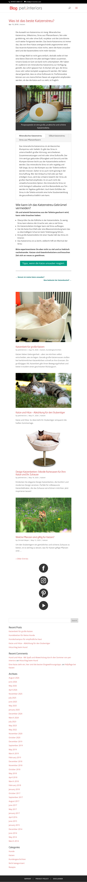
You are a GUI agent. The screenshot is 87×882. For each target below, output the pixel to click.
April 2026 (13, 690)
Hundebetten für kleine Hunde (22, 635)
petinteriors (22, 350)
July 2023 (12, 721)
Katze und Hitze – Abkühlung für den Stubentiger (40, 412)
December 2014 (15, 829)
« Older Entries (22, 558)
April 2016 (13, 817)
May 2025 (13, 705)
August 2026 (14, 678)
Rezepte (12, 867)
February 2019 (15, 757)
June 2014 (13, 833)
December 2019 (15, 741)
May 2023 (13, 725)
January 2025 (14, 709)
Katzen (22, 24)
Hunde (11, 851)
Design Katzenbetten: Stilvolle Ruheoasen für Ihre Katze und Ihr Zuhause (41, 473)
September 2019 (16, 745)
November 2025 (15, 694)
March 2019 (14, 753)
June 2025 (13, 701)
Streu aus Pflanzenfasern (30, 140)
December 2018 (15, 761)
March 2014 (14, 841)
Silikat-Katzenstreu (57, 136)
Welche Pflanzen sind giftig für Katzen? (35, 537)
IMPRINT (27, 879)
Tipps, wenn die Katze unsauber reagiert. (43, 263)
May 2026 (13, 685)
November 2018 (15, 765)
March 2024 (14, 717)
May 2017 (13, 809)
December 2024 (15, 713)
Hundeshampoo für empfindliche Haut (25, 639)
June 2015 (13, 821)
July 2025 (12, 697)
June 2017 (13, 805)
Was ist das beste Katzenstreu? (31, 20)
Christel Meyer (23, 540)
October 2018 (14, 769)
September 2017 (16, 797)
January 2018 (14, 789)
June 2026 (13, 682)
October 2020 (14, 737)
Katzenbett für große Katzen (30, 346)
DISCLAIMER (58, 879)
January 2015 (14, 825)
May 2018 (13, 773)
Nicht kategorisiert (17, 863)
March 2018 (14, 781)
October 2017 (14, 793)
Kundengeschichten (53, 350)
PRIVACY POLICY (42, 879)
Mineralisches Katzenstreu (30, 136)
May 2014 (13, 837)
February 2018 (15, 785)
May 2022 (13, 729)
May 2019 (13, 749)
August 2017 (14, 801)
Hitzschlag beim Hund (18, 647)
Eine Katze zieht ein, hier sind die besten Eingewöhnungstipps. (35, 664)
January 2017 (14, 813)
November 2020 (15, 733)
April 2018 (13, 777)
